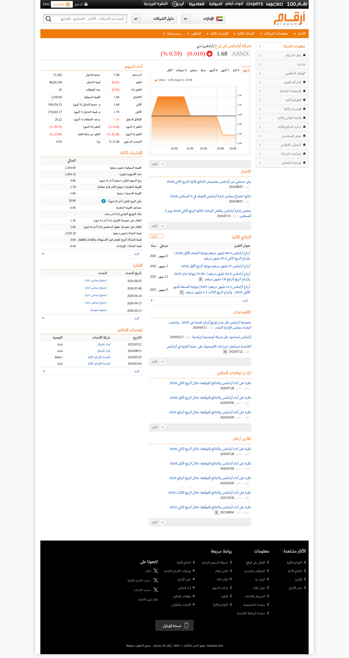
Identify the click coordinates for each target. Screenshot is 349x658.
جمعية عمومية (98, 310)
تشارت (301, 64)
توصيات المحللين (291, 163)
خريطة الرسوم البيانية (215, 563)
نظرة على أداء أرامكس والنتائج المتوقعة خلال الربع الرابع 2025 (210, 412)
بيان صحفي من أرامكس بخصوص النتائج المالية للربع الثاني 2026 (209, 181)
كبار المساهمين (292, 82)
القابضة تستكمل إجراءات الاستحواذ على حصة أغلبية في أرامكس (209, 346)
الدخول (78, 5)
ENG (46, 4)
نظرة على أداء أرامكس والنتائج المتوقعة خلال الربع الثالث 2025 (209, 492)
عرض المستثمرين (291, 136)
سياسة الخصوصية (254, 605)
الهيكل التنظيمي (295, 73)
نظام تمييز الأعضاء (148, 599)
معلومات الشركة (294, 46)
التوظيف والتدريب (254, 571)
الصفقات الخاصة (290, 91)
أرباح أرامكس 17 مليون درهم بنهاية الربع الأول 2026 (215, 266)
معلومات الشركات (275, 33)
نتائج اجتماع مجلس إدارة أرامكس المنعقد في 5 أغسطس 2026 (210, 196)
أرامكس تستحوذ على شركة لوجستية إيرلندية (221, 337)
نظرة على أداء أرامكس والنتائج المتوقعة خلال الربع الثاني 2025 (210, 507)
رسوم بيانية (174, 33)
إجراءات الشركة (291, 154)
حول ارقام (259, 588)
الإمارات (208, 18)
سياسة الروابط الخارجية (251, 613)
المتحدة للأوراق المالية (99, 357)
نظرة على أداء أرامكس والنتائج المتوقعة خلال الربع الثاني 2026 (210, 383)
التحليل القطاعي (291, 145)
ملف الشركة (293, 55)
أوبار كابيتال (103, 344)
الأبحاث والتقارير (181, 605)
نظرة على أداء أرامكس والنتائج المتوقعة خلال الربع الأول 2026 (210, 397)
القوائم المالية (293, 100)
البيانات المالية (245, 33)
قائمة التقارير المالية (289, 118)
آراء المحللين (184, 588)
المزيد (245, 301)
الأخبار (301, 33)
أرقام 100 (222, 580)
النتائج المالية (295, 571)
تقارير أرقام (221, 571)
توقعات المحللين (182, 597)
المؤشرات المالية (219, 33)
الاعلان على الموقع (255, 563)
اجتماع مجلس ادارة (96, 280)
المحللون (196, 33)
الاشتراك (59, 5)
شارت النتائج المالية (289, 127)
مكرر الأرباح (295, 588)
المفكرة (298, 580)
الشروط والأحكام (255, 597)
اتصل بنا (260, 580)
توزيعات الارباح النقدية (177, 571)
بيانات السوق (220, 588)
